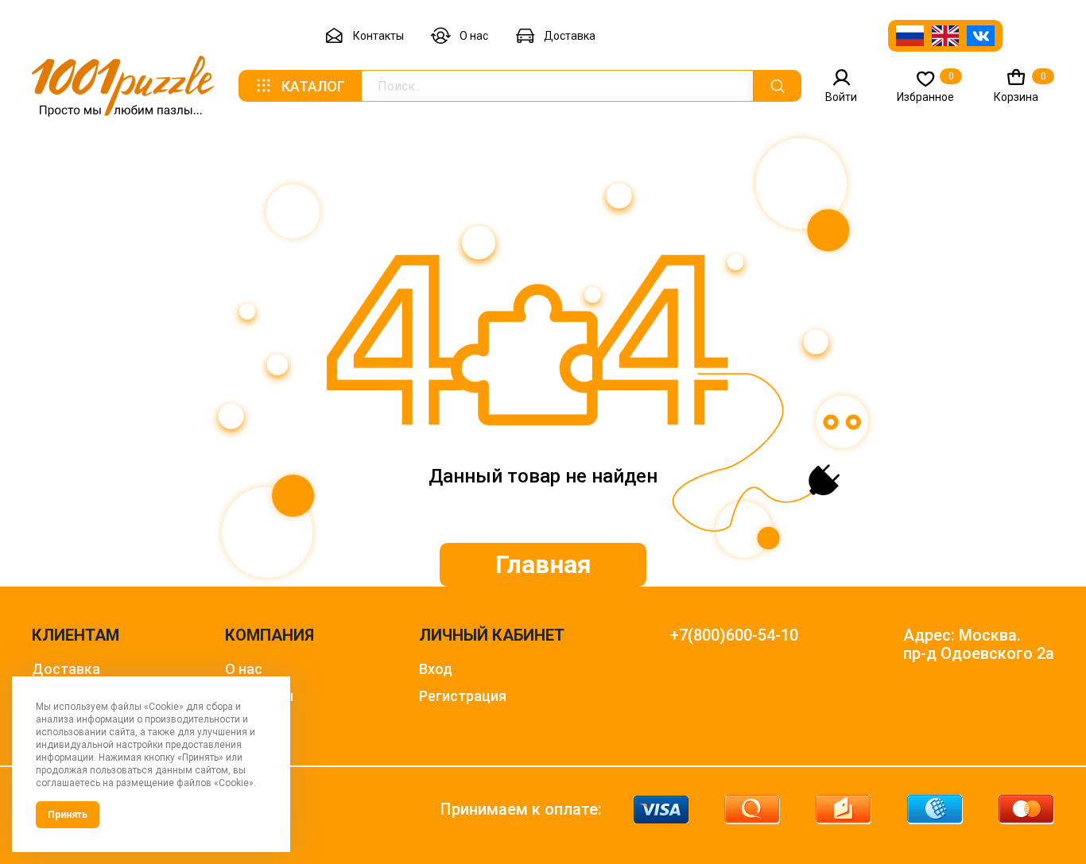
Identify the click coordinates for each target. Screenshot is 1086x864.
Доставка (569, 35)
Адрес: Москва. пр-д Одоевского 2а (978, 644)
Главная (543, 564)
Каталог (313, 86)
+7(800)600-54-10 (734, 635)
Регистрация (462, 696)
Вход (435, 669)
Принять (67, 814)
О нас (474, 35)
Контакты (378, 35)
